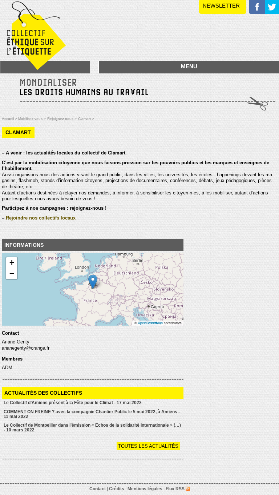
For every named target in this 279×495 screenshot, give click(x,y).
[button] (92, 281)
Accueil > (10, 119)
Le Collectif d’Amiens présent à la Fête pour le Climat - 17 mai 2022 (73, 403)
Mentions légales (145, 488)
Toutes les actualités (148, 446)
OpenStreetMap (150, 322)
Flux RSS (176, 488)
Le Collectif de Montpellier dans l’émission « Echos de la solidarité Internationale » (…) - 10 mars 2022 (92, 427)
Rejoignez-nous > (62, 119)
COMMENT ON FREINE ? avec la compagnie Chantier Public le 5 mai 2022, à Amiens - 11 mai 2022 (92, 414)
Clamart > (86, 119)
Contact (97, 488)
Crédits (116, 488)
